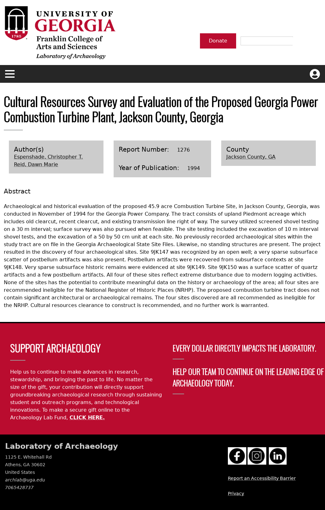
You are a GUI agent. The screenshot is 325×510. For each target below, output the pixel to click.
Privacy (236, 493)
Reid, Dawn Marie (36, 164)
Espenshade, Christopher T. (48, 157)
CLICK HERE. (87, 418)
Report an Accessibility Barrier (262, 478)
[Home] (60, 32)
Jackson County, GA (250, 157)
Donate (218, 41)
